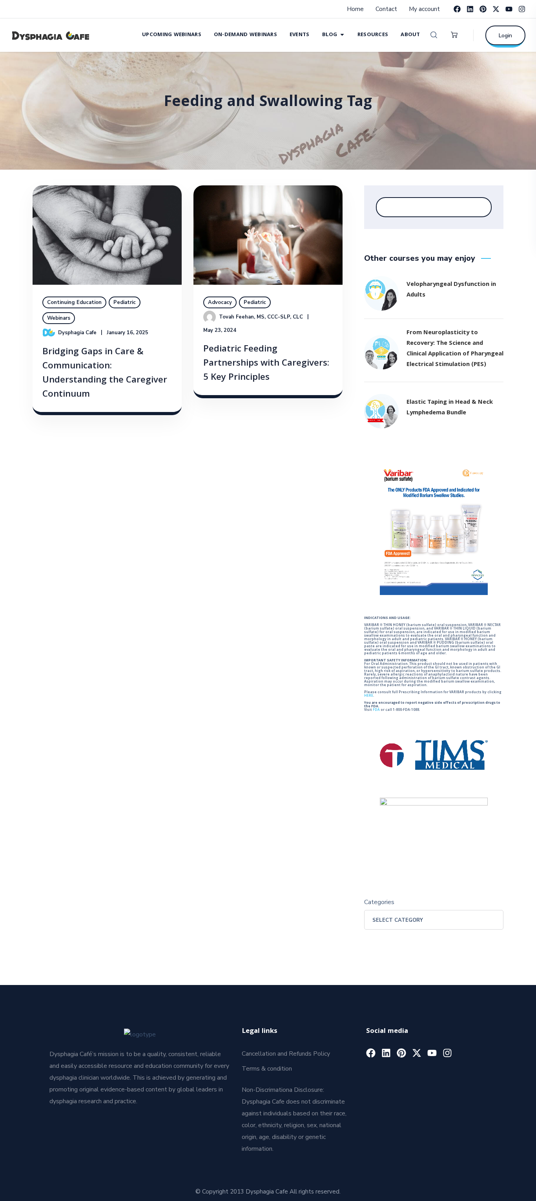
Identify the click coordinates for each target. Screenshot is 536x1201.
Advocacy (220, 302)
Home (355, 9)
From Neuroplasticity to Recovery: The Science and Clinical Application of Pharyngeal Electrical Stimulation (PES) (455, 349)
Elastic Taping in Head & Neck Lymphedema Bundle (450, 407)
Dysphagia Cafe (77, 332)
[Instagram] (521, 9)
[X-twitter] (496, 9)
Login (505, 35)
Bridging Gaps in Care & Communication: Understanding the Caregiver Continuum (104, 374)
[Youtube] (508, 9)
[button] (433, 35)
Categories (379, 902)
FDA (376, 710)
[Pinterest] (483, 9)
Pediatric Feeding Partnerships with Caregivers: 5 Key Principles (266, 364)
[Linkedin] (470, 9)
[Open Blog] (342, 34)
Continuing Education (74, 302)
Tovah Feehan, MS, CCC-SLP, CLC (261, 316)
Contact (386, 9)
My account (424, 9)
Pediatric (124, 302)
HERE (368, 696)
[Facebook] (457, 9)
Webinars (58, 318)
